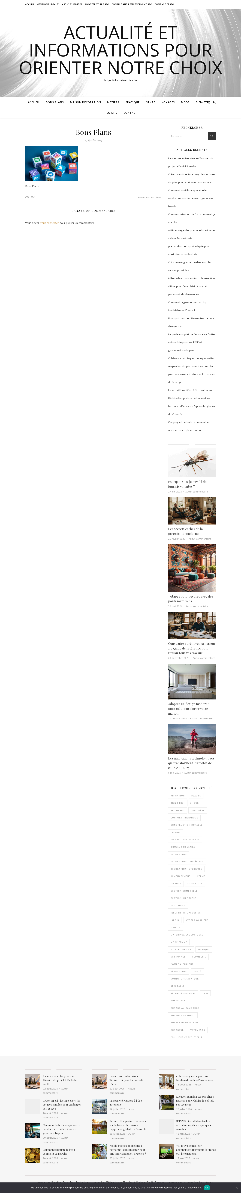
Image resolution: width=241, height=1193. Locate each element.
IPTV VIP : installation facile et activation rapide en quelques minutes (194, 1125)
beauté (196, 795)
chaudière (198, 810)
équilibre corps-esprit (187, 1037)
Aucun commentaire (150, 197)
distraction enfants (185, 839)
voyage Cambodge (183, 1015)
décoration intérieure (186, 869)
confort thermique (184, 817)
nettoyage (178, 956)
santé (197, 971)
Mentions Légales (48, 4)
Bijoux (194, 803)
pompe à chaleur (182, 964)
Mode (185, 102)
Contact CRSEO (164, 4)
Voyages (168, 102)
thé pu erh (178, 1000)
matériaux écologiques (187, 934)
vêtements (197, 1030)
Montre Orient (181, 949)
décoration (179, 854)
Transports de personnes (168, 1182)
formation (195, 883)
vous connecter (49, 223)
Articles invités (72, 4)
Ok (207, 1187)
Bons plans (55, 102)
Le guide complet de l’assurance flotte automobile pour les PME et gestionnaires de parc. (191, 342)
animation (178, 795)
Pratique (132, 102)
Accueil (29, 4)
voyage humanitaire (184, 1022)
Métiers (113, 102)
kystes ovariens (197, 920)
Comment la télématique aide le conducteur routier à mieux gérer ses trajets (190, 198)
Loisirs (112, 112)
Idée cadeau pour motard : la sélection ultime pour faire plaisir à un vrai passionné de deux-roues (191, 286)
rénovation (179, 971)
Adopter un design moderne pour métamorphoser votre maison (188, 708)
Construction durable (187, 825)
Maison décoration (85, 102)
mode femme (179, 942)
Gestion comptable (184, 891)
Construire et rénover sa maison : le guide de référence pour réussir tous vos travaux (191, 648)
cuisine (175, 832)
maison (175, 927)
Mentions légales (203, 1182)
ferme (201, 876)
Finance (176, 883)
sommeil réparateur (185, 978)
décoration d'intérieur (187, 861)
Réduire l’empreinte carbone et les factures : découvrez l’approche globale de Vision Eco (192, 406)
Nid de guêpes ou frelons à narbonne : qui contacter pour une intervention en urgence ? (128, 1149)
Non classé (129, 1182)
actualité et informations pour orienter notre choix (120, 49)
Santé (150, 102)
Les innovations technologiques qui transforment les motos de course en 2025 (191, 763)
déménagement (181, 876)
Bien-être (203, 102)
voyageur (177, 1030)
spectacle (178, 986)
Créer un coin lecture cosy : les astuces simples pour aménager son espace (62, 1104)
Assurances (43, 1182)
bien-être (177, 803)
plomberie (199, 956)
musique (203, 949)
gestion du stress (184, 898)
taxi (205, 993)
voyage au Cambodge (185, 1008)
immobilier (178, 905)
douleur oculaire (183, 847)
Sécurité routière (183, 993)
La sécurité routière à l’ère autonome (190, 390)
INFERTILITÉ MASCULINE (186, 912)
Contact (130, 112)
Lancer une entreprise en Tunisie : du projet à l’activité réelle (60, 1080)
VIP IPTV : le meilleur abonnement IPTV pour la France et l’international (196, 1149)
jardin (175, 920)
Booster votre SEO (97, 4)
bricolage (177, 810)
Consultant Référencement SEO (132, 4)
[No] (236, 1187)
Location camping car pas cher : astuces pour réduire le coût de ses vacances (195, 1100)
